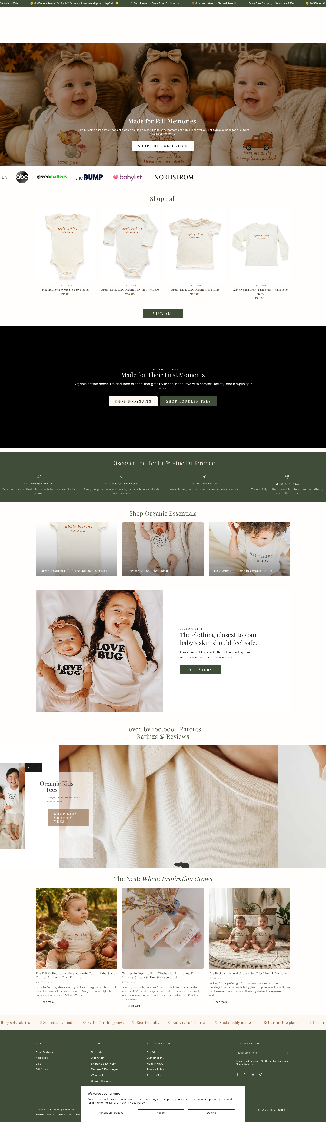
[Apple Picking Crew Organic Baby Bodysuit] (65, 244)
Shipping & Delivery (103, 1063)
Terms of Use (155, 1075)
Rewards (96, 1052)
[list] (163, 485)
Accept (161, 1112)
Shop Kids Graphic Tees (72, 817)
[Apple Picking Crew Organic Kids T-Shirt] (195, 244)
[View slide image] (163, 806)
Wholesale (98, 1075)
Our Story (200, 669)
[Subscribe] (288, 1053)
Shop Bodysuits (133, 401)
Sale (38, 1063)
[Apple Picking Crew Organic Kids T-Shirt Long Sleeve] (260, 244)
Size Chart (97, 1057)
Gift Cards (42, 1069)
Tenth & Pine (50, 1110)
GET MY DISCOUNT (131, 599)
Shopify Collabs (101, 1081)
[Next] (38, 767)
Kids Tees (42, 1057)
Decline (211, 1112)
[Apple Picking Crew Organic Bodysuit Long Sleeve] (130, 244)
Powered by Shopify (46, 1115)
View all (163, 313)
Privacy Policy (136, 1102)
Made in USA (155, 1063)
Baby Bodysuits (45, 1052)
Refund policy (66, 1115)
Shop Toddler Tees (188, 401)
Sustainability (155, 1057)
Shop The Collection (163, 146)
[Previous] (29, 767)
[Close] (223, 518)
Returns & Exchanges (104, 1069)
